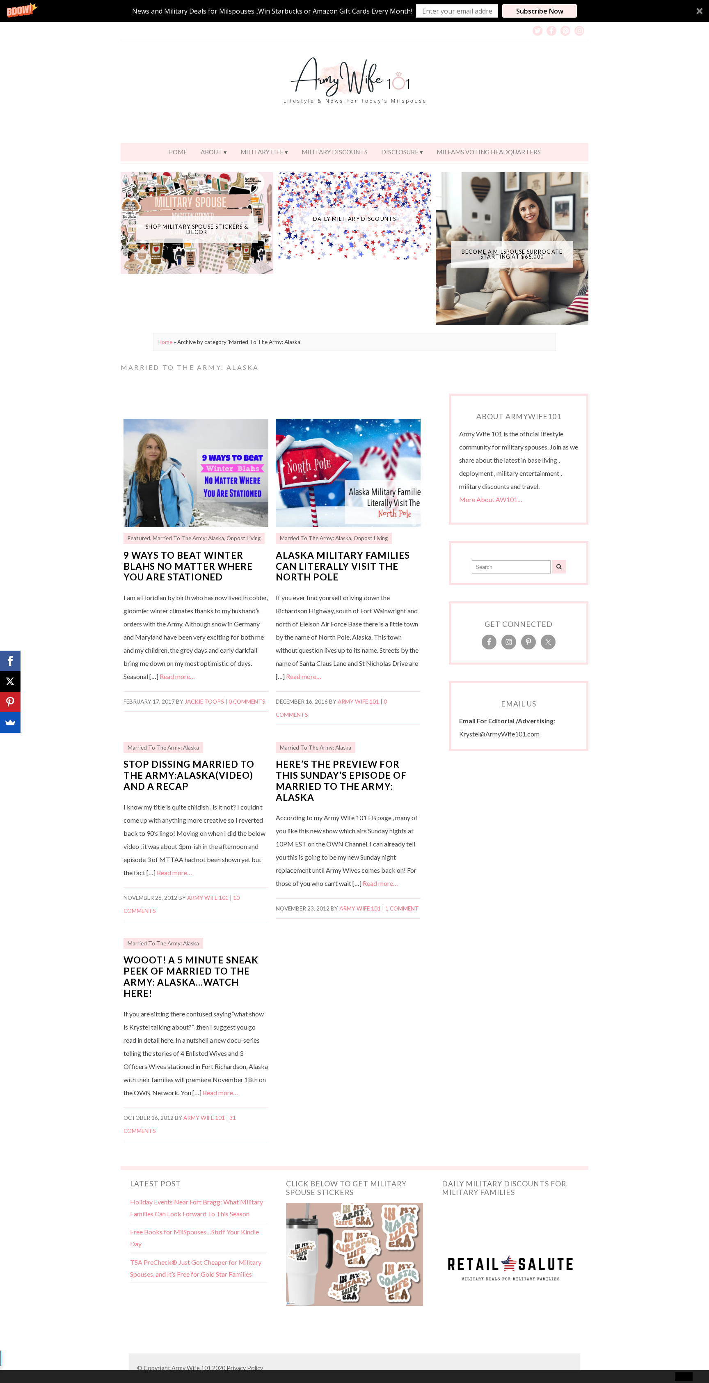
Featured (139, 538)
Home (177, 152)
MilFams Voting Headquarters (489, 152)
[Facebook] (10, 661)
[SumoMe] (10, 722)
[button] (354, 11)
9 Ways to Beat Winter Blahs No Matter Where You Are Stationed (188, 566)
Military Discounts (335, 152)
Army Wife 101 (358, 701)
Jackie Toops (204, 701)
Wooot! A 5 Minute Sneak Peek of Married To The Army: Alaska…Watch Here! (191, 976)
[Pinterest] (10, 702)
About (211, 152)
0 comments (247, 701)
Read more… (177, 676)
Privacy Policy (244, 1368)
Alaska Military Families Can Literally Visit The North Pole (343, 566)
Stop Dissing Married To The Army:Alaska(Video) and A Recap (189, 775)
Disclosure (400, 152)
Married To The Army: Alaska (188, 538)
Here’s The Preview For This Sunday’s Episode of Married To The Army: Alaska (341, 781)
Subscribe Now (539, 11)
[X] (10, 681)
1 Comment (402, 908)
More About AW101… (490, 499)
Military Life (262, 152)
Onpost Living (243, 538)
